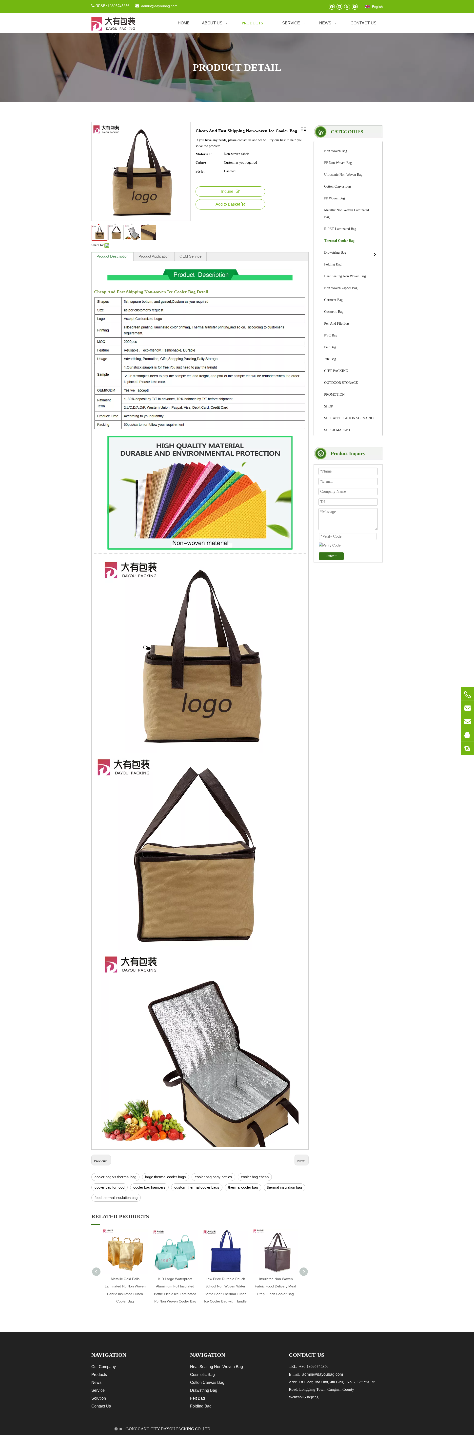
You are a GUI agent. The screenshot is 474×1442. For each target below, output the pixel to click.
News (96, 1382)
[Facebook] (332, 6)
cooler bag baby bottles (213, 1177)
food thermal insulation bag (116, 1198)
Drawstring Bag (203, 1390)
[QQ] (467, 734)
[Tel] (467, 694)
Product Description (112, 256)
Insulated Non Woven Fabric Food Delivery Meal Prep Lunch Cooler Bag (275, 1286)
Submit (331, 556)
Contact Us (101, 1406)
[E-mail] (467, 707)
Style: (200, 171)
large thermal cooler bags (165, 1177)
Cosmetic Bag (202, 1374)
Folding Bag (201, 1406)
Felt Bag (197, 1398)
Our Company (103, 1367)
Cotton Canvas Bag (207, 1382)
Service (98, 1390)
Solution (98, 1398)
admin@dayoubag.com (159, 6)
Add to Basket (228, 204)
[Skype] (467, 748)
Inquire (227, 191)
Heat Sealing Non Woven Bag (216, 1367)
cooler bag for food (109, 1187)
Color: (201, 163)
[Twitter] (347, 6)
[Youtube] (355, 6)
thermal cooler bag (243, 1187)
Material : (204, 154)
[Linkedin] (339, 6)
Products (99, 1374)
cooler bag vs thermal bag (115, 1177)
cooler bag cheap (255, 1177)
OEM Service (190, 256)
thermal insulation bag (284, 1187)
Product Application (153, 256)
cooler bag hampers (149, 1187)
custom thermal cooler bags (196, 1187)
